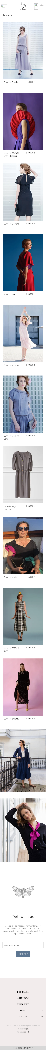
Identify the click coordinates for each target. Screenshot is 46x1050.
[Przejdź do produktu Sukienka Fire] (23, 262)
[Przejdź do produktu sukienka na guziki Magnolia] (23, 474)
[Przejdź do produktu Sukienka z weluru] (23, 687)
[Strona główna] (23, 6)
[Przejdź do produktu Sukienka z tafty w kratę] (23, 616)
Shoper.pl (26, 1029)
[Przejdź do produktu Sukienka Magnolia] (23, 333)
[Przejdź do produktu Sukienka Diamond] (23, 192)
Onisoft (26, 1032)
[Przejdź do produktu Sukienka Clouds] (23, 50)
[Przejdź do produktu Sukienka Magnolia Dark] (23, 404)
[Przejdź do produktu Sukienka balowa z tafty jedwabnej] (23, 121)
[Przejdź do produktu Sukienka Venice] (23, 545)
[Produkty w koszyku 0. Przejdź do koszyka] (42, 6)
